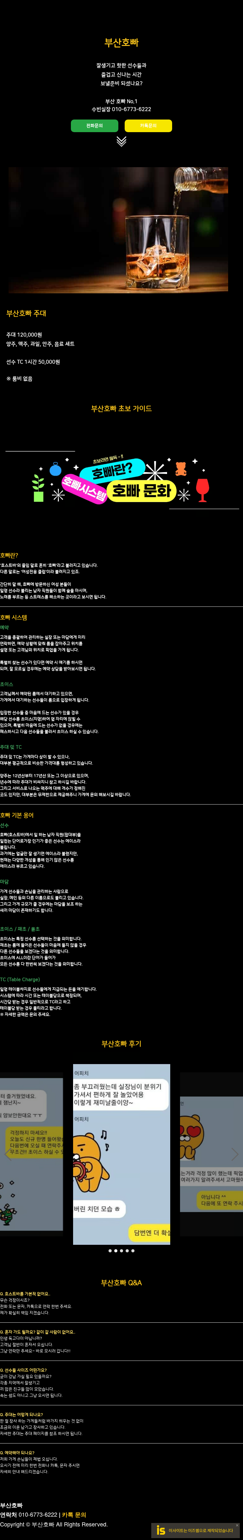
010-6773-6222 (38, 1514)
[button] (7, 1154)
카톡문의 (148, 125)
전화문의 (94, 125)
